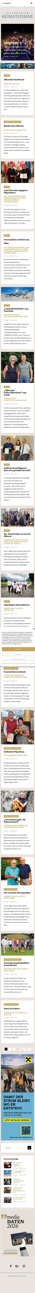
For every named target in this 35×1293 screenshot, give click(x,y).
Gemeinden (13, 668)
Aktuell (8, 43)
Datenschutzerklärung (8, 664)
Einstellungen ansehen (18, 659)
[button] (34, 629)
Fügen (6, 816)
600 (20, 1049)
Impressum (32, 664)
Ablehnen (18, 654)
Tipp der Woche (15, 122)
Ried (15, 889)
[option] (17, 42)
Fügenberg (8, 748)
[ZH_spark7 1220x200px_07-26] (18, 66)
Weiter (27, 1049)
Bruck (6, 668)
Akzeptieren (18, 649)
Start (15, 43)
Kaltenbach (17, 960)
